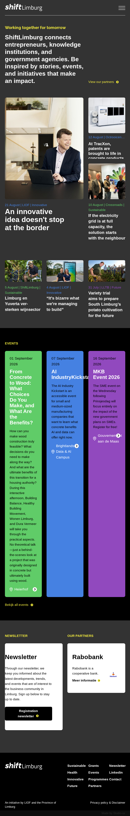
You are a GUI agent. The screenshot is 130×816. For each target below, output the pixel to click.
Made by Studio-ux (113, 813)
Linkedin (116, 772)
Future (72, 786)
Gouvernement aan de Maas (110, 438)
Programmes (98, 779)
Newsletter (117, 765)
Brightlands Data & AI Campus (65, 451)
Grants (93, 765)
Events (93, 772)
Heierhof (21, 589)
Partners (95, 786)
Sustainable (76, 765)
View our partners (101, 82)
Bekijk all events (17, 605)
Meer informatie (88, 685)
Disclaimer (118, 802)
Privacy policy (99, 802)
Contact (115, 779)
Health (72, 772)
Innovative (75, 779)
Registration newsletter (28, 713)
